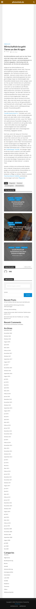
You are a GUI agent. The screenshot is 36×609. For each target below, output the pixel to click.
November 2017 (8, 353)
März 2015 (6, 422)
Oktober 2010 (7, 508)
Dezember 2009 (8, 528)
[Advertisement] (18, 23)
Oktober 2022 (7, 336)
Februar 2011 (7, 497)
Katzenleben (18, 198)
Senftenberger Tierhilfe (12, 149)
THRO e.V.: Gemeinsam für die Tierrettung (18, 227)
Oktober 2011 (7, 482)
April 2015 (6, 419)
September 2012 (8, 457)
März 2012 (6, 468)
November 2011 (8, 480)
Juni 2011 (6, 488)
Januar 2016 (7, 396)
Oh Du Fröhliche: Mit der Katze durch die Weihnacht (17, 302)
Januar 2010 (7, 526)
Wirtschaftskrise (20, 185)
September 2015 (8, 408)
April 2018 (6, 344)
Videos (18, 199)
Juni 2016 (6, 382)
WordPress (17, 604)
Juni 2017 (6, 365)
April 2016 (6, 388)
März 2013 (6, 448)
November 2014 (8, 434)
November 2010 (8, 505)
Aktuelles (10, 198)
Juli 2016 (6, 379)
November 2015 (8, 402)
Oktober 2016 (7, 370)
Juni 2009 (6, 546)
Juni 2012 (6, 462)
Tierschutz (7, 44)
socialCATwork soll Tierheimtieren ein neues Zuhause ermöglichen (18, 251)
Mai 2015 (6, 416)
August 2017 (7, 362)
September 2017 (8, 359)
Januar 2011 (7, 500)
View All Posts (27, 266)
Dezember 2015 (8, 399)
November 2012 (8, 451)
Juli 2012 (6, 459)
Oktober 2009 (7, 534)
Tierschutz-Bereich (9, 176)
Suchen (6, 292)
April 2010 (6, 517)
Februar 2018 (7, 350)
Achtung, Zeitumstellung (10, 309)
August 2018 (7, 342)
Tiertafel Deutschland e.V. (11, 113)
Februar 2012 (7, 471)
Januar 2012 (7, 474)
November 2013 (8, 445)
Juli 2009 (6, 543)
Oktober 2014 (7, 436)
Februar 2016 (7, 393)
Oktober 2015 (7, 405)
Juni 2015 (6, 413)
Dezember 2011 (8, 477)
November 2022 (8, 333)
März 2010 (6, 520)
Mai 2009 (6, 549)
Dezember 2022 (8, 330)
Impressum (23, 606)
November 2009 (8, 531)
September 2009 (8, 537)
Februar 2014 (7, 442)
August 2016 (7, 376)
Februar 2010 (7, 523)
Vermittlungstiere (9, 185)
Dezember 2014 (8, 431)
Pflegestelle (22, 178)
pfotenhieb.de (18, 2)
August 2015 (7, 411)
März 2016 (6, 390)
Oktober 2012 (7, 454)
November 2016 (8, 367)
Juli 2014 (6, 439)
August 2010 (7, 511)
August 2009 (7, 540)
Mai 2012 (6, 465)
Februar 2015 (7, 425)
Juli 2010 (6, 514)
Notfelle (17, 176)
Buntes (18, 247)
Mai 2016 (6, 385)
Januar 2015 (7, 428)
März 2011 (6, 494)
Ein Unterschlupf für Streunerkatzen (18, 203)
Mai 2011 (6, 491)
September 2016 (8, 373)
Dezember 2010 (8, 503)
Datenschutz (14, 606)
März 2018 (6, 347)
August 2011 (7, 485)
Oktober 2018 (7, 339)
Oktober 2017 (7, 356)
